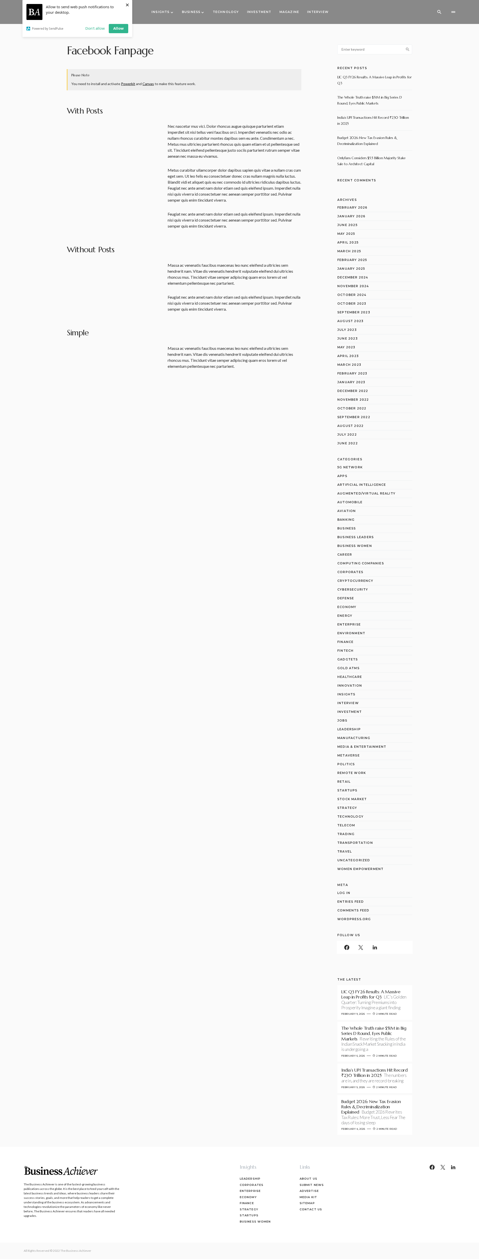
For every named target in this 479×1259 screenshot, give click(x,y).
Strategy (347, 808)
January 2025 (351, 268)
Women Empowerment (360, 869)
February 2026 (352, 207)
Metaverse (348, 755)
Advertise (309, 1191)
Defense (345, 598)
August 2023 (350, 321)
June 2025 (347, 225)
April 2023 (348, 356)
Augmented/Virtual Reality (366, 493)
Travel (344, 851)
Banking (346, 519)
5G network (350, 467)
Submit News (312, 1185)
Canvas (148, 84)
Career (344, 554)
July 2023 (347, 330)
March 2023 (349, 365)
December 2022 (352, 391)
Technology (350, 816)
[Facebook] (347, 947)
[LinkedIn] (375, 947)
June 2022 (347, 443)
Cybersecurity (352, 589)
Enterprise (349, 624)
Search (407, 49)
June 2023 (347, 338)
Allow (118, 28)
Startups (347, 790)
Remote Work (351, 773)
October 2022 (351, 408)
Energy (344, 616)
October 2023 (351, 303)
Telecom (346, 825)
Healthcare (349, 677)
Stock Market (352, 799)
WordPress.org (354, 919)
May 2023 (346, 347)
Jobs (342, 720)
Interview (348, 703)
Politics (346, 764)
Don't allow (95, 28)
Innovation (349, 685)
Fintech (345, 650)
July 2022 (347, 434)
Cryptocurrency (355, 581)
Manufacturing (353, 738)
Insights (346, 694)
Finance (345, 642)
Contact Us (311, 1209)
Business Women (354, 546)
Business (346, 528)
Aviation (346, 511)
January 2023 (351, 382)
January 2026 (351, 216)
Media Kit (308, 1197)
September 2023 (353, 312)
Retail (344, 781)
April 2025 (348, 242)
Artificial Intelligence (361, 485)
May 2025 (346, 234)
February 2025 (352, 260)
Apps (342, 476)
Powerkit (128, 84)
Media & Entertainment (361, 747)
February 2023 (352, 373)
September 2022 (353, 417)
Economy (346, 607)
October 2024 (351, 295)
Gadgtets (347, 659)
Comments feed (353, 910)
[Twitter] (361, 947)
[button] (439, 12)
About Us (308, 1178)
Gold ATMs (348, 668)
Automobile (349, 502)
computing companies (360, 563)
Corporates (350, 572)
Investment (349, 712)
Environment (351, 633)
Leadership (349, 729)
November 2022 (353, 399)
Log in (343, 893)
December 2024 (352, 277)
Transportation (355, 843)
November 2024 (353, 286)
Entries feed (350, 901)
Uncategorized (353, 860)
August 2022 (350, 426)
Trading (346, 834)
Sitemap (307, 1203)
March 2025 (349, 251)
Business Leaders (355, 537)
